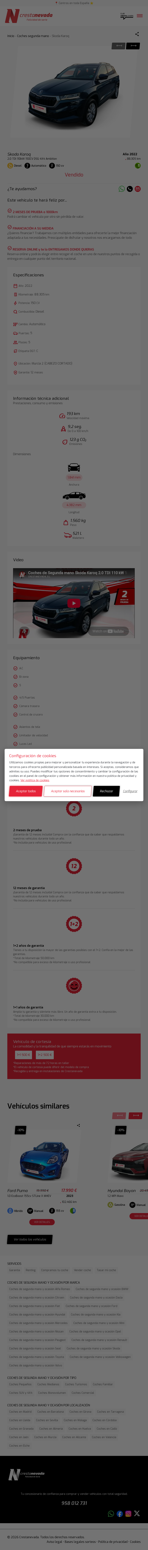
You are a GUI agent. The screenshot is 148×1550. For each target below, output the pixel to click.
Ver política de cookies (34, 780)
